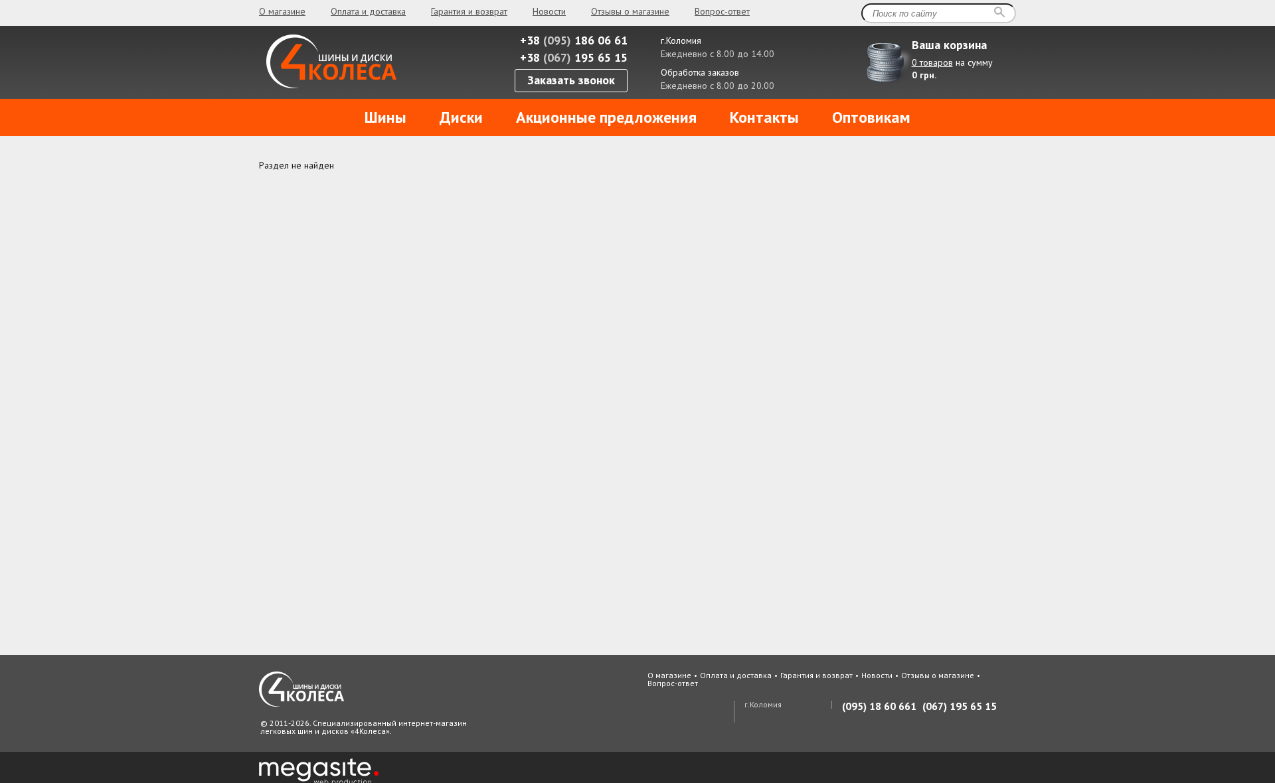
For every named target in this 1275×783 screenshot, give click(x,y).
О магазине (282, 11)
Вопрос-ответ (722, 11)
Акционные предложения (606, 117)
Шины (385, 117)
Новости (549, 11)
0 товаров (932, 62)
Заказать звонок (571, 80)
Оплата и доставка (368, 11)
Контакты (764, 117)
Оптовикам (871, 117)
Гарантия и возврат (469, 11)
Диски (461, 117)
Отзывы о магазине (630, 11)
